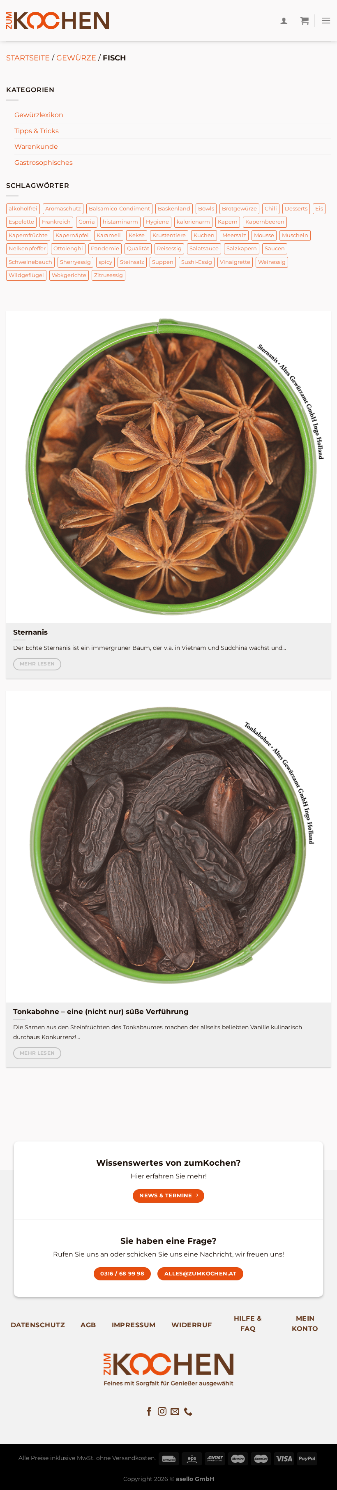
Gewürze (76, 57)
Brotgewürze (239, 209)
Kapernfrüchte (28, 235)
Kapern (228, 222)
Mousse (264, 235)
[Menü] (326, 20)
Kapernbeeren (264, 222)
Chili (271, 209)
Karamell (109, 235)
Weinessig (272, 262)
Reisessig (169, 248)
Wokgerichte (69, 275)
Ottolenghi (68, 248)
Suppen (162, 262)
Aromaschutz (63, 209)
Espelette (21, 222)
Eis (319, 209)
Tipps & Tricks (36, 131)
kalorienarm (193, 222)
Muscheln (295, 235)
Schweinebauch (30, 262)
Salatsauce (204, 248)
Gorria (86, 222)
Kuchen (204, 235)
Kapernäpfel (72, 235)
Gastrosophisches (43, 162)
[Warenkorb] (304, 21)
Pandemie (105, 248)
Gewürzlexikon (38, 115)
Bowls (206, 209)
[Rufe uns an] (188, 1412)
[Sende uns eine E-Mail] (175, 1412)
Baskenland (174, 209)
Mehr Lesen (37, 664)
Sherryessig (75, 262)
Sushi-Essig (196, 262)
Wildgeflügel (26, 275)
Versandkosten (133, 1458)
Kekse (137, 235)
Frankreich (56, 222)
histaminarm (120, 222)
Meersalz (234, 235)
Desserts (296, 209)
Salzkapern (241, 248)
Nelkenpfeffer (27, 248)
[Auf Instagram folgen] (162, 1412)
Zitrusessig (108, 275)
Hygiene (157, 222)
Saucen (275, 248)
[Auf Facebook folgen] (149, 1412)
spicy (105, 262)
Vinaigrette (235, 262)
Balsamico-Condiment (119, 209)
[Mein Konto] (284, 21)
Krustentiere (169, 235)
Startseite (28, 57)
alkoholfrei (23, 209)
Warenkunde (36, 146)
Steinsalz (132, 262)
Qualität (138, 248)
